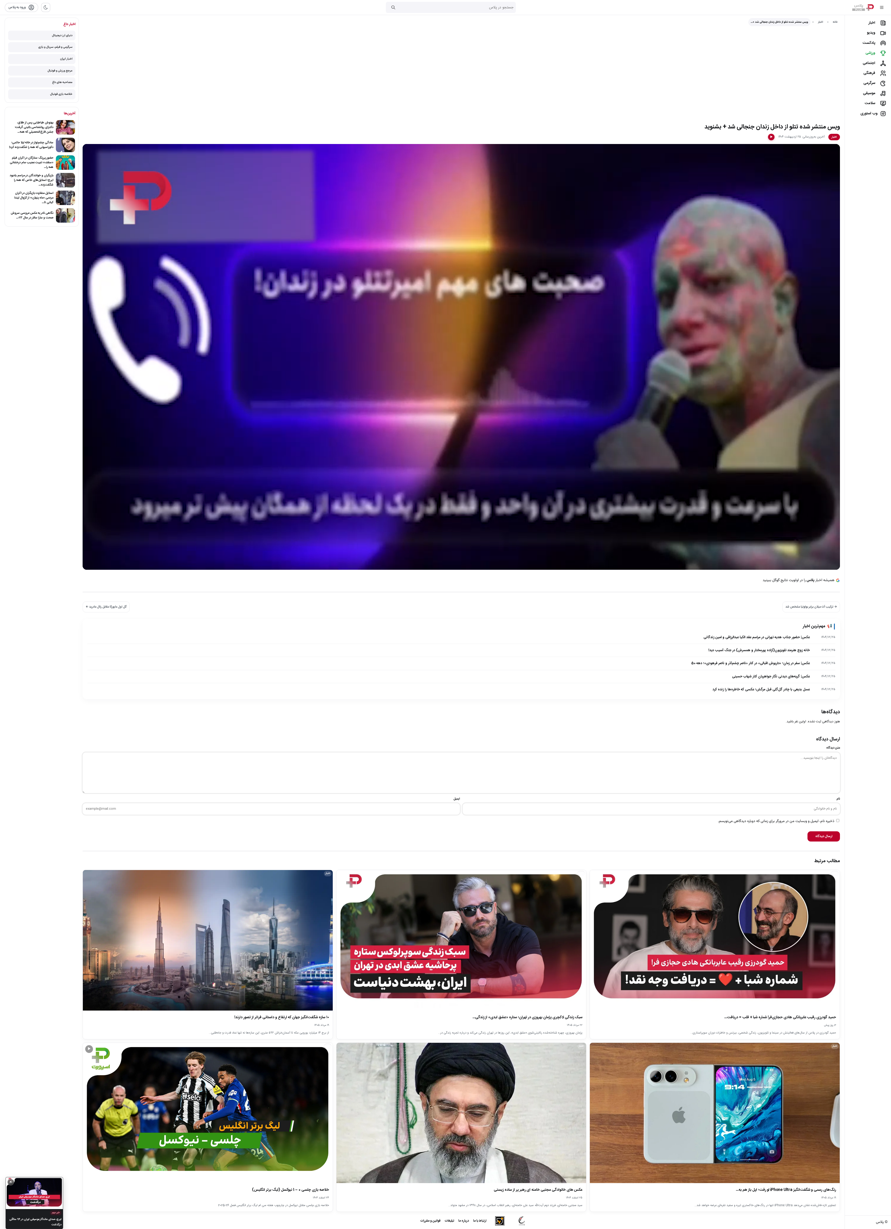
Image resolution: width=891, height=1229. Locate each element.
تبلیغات (449, 1221)
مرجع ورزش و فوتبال (60, 70)
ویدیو (871, 33)
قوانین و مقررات (430, 1221)
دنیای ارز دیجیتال (62, 35)
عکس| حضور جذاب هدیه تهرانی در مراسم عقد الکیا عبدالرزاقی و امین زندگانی (757, 637)
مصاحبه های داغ (62, 82)
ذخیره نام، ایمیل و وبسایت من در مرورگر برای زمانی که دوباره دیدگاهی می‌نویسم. (776, 821)
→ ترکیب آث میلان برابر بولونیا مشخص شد (811, 606)
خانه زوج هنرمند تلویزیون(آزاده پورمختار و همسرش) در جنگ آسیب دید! (759, 650)
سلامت (870, 103)
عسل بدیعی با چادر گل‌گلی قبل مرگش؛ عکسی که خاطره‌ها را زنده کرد (761, 689)
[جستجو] (393, 7)
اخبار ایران (66, 59)
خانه (835, 22)
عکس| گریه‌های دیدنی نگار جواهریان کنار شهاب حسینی (771, 676)
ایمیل (456, 798)
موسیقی (869, 93)
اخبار (871, 23)
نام (838, 798)
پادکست (868, 43)
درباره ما (463, 1221)
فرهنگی (869, 73)
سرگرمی (869, 83)
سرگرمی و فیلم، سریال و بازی (55, 47)
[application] (461, 357)
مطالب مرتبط (827, 861)
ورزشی (870, 53)
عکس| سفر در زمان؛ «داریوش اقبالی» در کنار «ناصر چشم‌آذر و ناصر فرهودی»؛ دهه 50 (750, 663)
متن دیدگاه (833, 747)
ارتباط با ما (479, 1221)
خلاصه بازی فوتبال (61, 94)
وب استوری (869, 113)
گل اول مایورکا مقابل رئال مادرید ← (106, 606)
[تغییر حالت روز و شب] (45, 7)
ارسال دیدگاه (823, 836)
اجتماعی (869, 63)
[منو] (881, 7)
